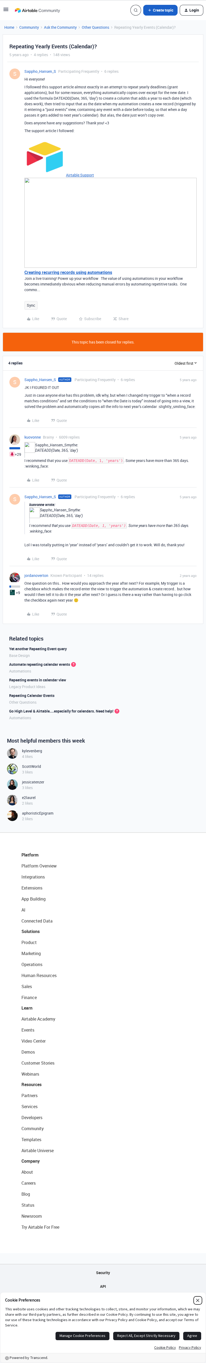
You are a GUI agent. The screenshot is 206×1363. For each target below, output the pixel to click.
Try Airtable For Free (40, 1227)
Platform (30, 855)
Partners (29, 1095)
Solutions (30, 931)
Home (9, 27)
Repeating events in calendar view (37, 679)
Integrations (33, 877)
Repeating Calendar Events (31, 695)
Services (29, 1106)
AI (23, 910)
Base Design (19, 655)
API (103, 1286)
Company (30, 1161)
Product (29, 942)
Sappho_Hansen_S (40, 71)
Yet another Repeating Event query (38, 648)
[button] (6, 11)
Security (103, 1272)
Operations (31, 964)
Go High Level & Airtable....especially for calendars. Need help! (61, 711)
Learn (26, 1008)
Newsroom (31, 1216)
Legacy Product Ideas (27, 686)
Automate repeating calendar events (39, 664)
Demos (28, 1052)
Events (27, 1030)
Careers (28, 1183)
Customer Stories (37, 1063)
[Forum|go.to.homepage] (37, 10)
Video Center (33, 1041)
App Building (33, 899)
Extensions (31, 888)
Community (29, 27)
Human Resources (39, 975)
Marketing (31, 953)
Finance (29, 997)
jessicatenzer (33, 781)
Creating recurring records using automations (68, 272)
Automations (20, 671)
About (27, 1172)
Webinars (30, 1074)
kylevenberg (32, 750)
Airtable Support (80, 175)
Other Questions (95, 27)
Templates (31, 1140)
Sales (26, 986)
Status (27, 1205)
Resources (31, 1084)
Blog (25, 1194)
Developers (31, 1117)
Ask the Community (60, 27)
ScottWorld (31, 766)
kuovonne (32, 437)
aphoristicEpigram (37, 813)
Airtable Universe (37, 1151)
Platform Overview (39, 866)
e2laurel (29, 797)
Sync (31, 305)
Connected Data (37, 921)
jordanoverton (36, 575)
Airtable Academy (38, 1019)
